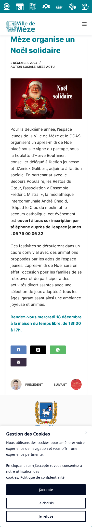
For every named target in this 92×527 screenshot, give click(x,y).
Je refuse (46, 516)
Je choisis (46, 503)
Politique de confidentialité (42, 477)
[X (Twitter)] (38, 349)
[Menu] (84, 24)
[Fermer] (86, 432)
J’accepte (46, 489)
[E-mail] (18, 362)
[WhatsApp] (58, 349)
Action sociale (23, 67)
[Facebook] (18, 349)
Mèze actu (46, 67)
